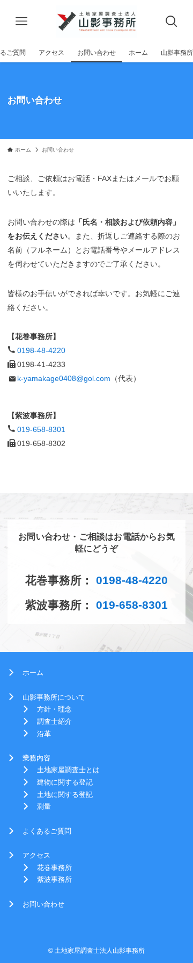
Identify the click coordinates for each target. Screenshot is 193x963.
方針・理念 (54, 709)
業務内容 (36, 758)
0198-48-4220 (41, 350)
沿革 (44, 734)
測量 (44, 806)
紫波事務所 (54, 879)
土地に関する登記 (65, 794)
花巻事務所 (54, 868)
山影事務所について (54, 697)
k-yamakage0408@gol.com (63, 378)
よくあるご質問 (47, 831)
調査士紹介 (54, 721)
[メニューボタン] (21, 21)
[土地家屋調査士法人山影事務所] (96, 21)
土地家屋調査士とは (68, 770)
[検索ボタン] (171, 21)
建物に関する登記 (65, 782)
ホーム (33, 673)
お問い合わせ (43, 904)
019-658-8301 (41, 429)
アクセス (36, 855)
